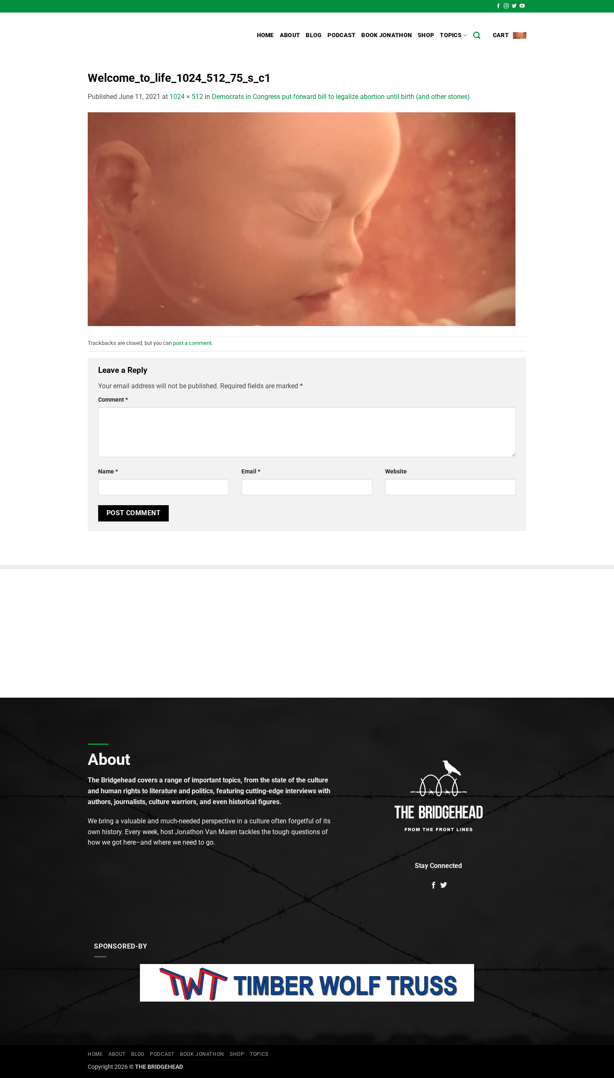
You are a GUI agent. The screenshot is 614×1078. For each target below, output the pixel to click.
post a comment (192, 343)
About (290, 35)
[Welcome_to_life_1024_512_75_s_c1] (301, 219)
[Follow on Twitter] (514, 6)
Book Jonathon (386, 35)
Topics (451, 35)
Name (108, 471)
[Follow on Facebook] (498, 6)
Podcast (341, 35)
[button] (509, 35)
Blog (314, 35)
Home (265, 35)
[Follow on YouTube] (522, 6)
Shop (426, 35)
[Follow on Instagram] (506, 6)
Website (396, 471)
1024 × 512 (186, 97)
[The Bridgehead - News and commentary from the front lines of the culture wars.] (144, 35)
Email (250, 471)
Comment (113, 399)
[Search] (476, 35)
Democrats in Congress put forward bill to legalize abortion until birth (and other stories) (341, 97)
